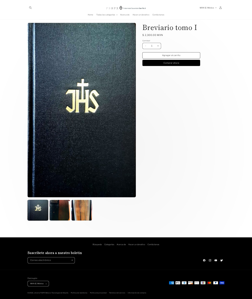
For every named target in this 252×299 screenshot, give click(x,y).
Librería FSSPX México (43, 293)
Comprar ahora (171, 63)
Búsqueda (97, 244)
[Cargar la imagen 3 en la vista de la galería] (81, 210)
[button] (30, 8)
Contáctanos (153, 244)
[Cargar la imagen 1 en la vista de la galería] (38, 210)
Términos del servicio (117, 293)
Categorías (109, 244)
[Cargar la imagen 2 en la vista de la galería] (59, 210)
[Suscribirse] (72, 260)
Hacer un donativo (136, 244)
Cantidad (146, 41)
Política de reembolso (79, 293)
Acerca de (121, 244)
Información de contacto (137, 293)
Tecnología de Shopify (60, 293)
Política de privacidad (98, 293)
